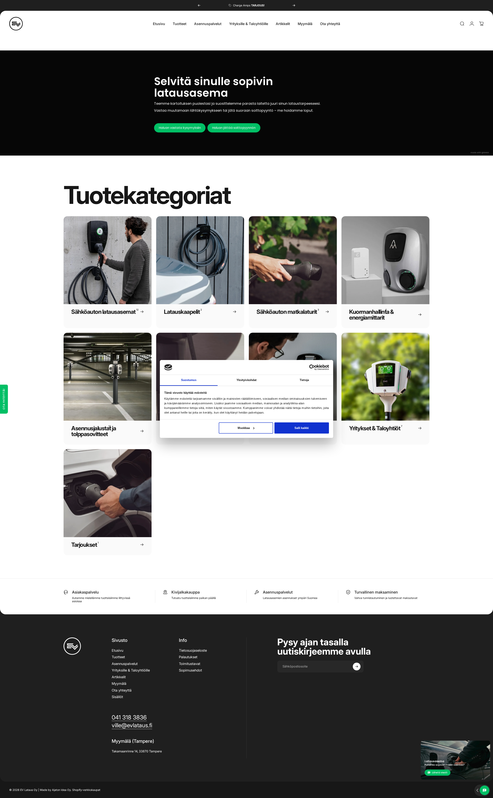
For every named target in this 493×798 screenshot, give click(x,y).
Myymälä (119, 684)
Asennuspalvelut (125, 664)
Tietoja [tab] (304, 380)
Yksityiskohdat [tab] (246, 380)
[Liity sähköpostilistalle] (357, 666)
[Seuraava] (294, 5)
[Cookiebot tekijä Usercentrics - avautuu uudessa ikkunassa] (312, 367)
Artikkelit (119, 677)
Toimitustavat (189, 664)
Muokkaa (244, 428)
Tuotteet (118, 657)
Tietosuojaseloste (193, 650)
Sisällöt (117, 697)
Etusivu (117, 650)
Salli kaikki (301, 428)
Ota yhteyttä (122, 690)
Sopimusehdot (190, 670)
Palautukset (188, 657)
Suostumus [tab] (189, 380)
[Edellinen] (199, 5)
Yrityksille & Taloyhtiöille (131, 670)
